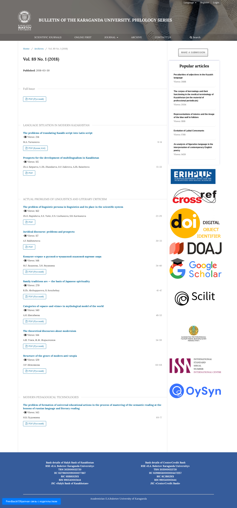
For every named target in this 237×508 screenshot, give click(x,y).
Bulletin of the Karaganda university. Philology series (105, 20)
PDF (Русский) (36, 99)
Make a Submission (193, 52)
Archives (39, 48)
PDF (30, 172)
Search (196, 37)
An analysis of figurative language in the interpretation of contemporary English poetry (193, 147)
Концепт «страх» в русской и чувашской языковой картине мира (62, 256)
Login (216, 2)
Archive (136, 37)
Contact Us (163, 37)
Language (189, 2)
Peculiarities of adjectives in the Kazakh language (193, 76)
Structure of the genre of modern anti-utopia (50, 355)
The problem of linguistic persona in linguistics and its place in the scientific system (73, 206)
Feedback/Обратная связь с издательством (31, 501)
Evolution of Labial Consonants (189, 130)
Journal (110, 37)
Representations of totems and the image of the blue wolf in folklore (194, 116)
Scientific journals (47, 37)
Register (204, 2)
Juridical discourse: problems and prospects (49, 231)
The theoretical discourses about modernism (49, 331)
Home (26, 48)
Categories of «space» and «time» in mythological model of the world (63, 306)
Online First (82, 37)
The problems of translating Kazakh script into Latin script (57, 133)
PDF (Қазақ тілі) (36, 148)
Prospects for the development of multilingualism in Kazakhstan (61, 157)
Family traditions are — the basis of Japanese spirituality (56, 281)
